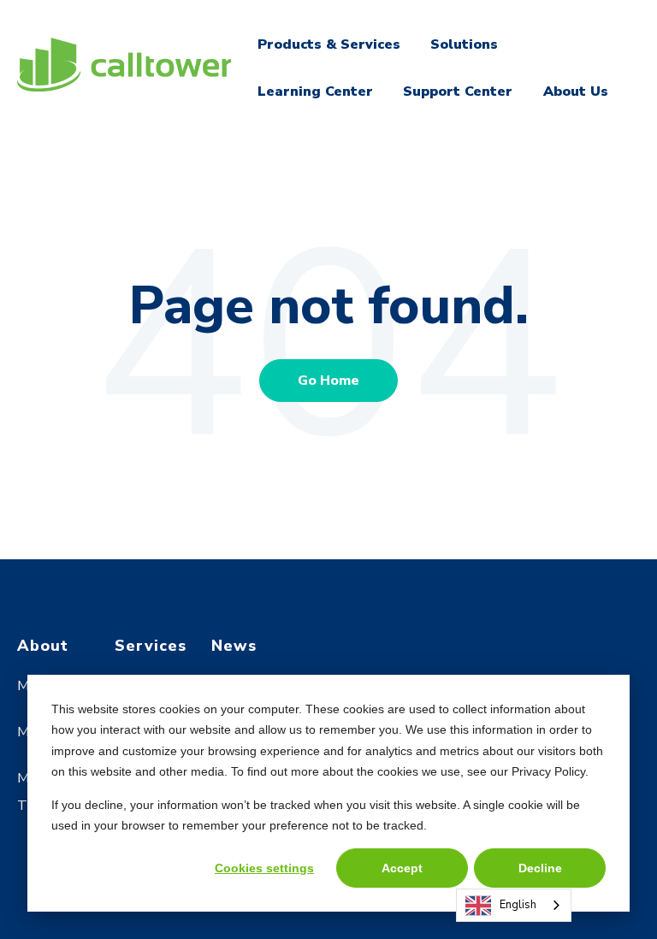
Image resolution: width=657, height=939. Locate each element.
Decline (540, 868)
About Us (575, 91)
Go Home (328, 380)
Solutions (464, 44)
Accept (402, 868)
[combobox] (513, 905)
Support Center (457, 91)
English (518, 904)
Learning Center (315, 91)
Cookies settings (264, 868)
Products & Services (328, 44)
